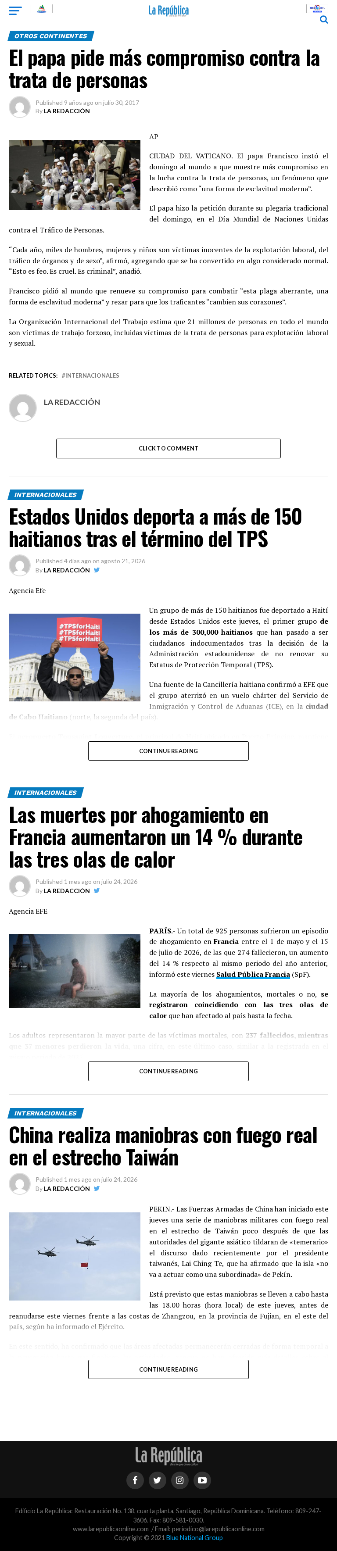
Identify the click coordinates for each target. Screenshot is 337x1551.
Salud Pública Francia (253, 974)
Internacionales (92, 376)
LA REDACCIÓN (67, 110)
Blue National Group (194, 1537)
